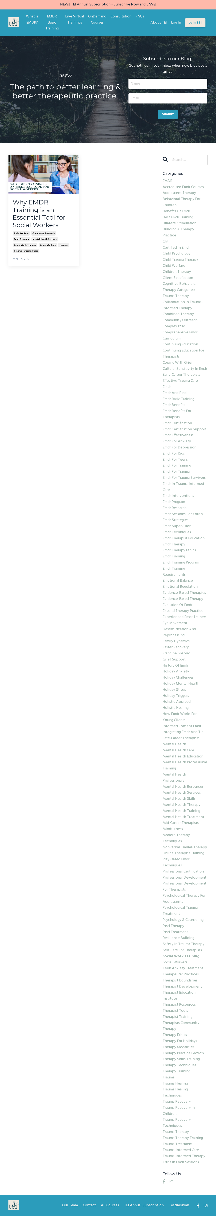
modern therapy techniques (176, 838)
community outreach (43, 233)
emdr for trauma (176, 472)
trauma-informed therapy (184, 1156)
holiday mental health (181, 684)
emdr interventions (178, 496)
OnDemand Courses (97, 20)
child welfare (21, 233)
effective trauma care (180, 381)
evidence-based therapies (184, 593)
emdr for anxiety (177, 441)
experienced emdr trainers (185, 617)
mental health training (181, 811)
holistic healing (176, 708)
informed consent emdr (182, 726)
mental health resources (183, 787)
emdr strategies (175, 520)
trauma (63, 245)
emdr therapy (174, 545)
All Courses (110, 1205)
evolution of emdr (177, 605)
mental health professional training (185, 766)
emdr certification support (185, 429)
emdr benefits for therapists (177, 414)
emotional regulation (180, 587)
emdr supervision (177, 526)
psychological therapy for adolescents (184, 899)
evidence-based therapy (183, 599)
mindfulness (173, 829)
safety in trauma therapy (183, 944)
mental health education (183, 757)
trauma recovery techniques (177, 1123)
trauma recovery (177, 1102)
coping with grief (178, 363)
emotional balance (178, 581)
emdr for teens (175, 460)
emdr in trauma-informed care (183, 487)
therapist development (182, 987)
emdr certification (177, 423)
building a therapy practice (178, 233)
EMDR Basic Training (52, 23)
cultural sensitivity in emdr (185, 369)
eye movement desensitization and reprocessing (179, 629)
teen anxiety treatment (183, 968)
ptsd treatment (175, 932)
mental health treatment (183, 817)
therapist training (177, 1017)
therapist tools (175, 1011)
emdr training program (181, 563)
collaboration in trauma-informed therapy (183, 305)
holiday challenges (178, 678)
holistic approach (177, 702)
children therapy (177, 272)
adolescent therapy (179, 193)
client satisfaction (178, 278)
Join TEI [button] (195, 22)
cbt (166, 242)
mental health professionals (174, 778)
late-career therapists (181, 738)
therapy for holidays (180, 1041)
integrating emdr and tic (183, 732)
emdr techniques (177, 532)
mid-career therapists (181, 823)
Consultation (121, 17)
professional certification (183, 872)
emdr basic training (178, 399)
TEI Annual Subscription (144, 1205)
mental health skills (179, 799)
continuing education (180, 344)
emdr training (21, 239)
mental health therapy (181, 805)
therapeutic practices (181, 974)
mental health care (178, 750)
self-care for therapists (182, 950)
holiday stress (174, 690)
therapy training (176, 1071)
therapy (169, 1029)
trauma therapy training (183, 1138)
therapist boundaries (180, 981)
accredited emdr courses (183, 187)
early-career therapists (181, 375)
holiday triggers (176, 696)
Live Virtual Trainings (74, 20)
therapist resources (179, 1005)
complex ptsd (174, 326)
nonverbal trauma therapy (185, 847)
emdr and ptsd (174, 393)
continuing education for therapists (183, 354)
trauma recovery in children (179, 1111)
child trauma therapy (180, 260)
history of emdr (175, 666)
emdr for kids (174, 454)
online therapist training (183, 853)
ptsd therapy (173, 926)
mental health (174, 744)
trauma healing (175, 1084)
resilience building (178, 938)
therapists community (181, 1023)
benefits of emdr (176, 211)
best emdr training (178, 217)
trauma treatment (178, 1144)
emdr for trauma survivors (184, 478)
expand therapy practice (183, 611)
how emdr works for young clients (180, 717)
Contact (89, 1205)
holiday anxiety (176, 672)
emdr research (174, 508)
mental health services (45, 239)
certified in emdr (176, 248)
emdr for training (177, 466)
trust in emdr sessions (181, 1162)
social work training (25, 245)
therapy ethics (175, 1035)
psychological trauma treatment (180, 911)
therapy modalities (178, 1047)
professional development (184, 878)
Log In (176, 23)
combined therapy (178, 314)
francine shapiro (176, 653)
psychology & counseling (183, 920)
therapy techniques (179, 1065)
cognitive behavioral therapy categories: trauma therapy (180, 290)
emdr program (174, 502)
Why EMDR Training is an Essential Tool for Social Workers (39, 214)
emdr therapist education (184, 538)
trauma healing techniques (175, 1093)
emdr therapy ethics (179, 550)
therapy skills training (181, 1059)
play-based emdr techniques (176, 863)
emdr (167, 387)
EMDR (167, 181)
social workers (48, 245)
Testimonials (179, 1205)
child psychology (176, 254)
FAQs (140, 17)
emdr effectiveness (178, 435)
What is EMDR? (32, 20)
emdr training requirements (174, 572)
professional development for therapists (184, 887)
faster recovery (176, 647)
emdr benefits (174, 405)
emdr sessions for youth (183, 514)
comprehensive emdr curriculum (180, 336)
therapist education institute (179, 996)
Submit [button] (168, 114)
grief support (174, 660)
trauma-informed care (26, 251)
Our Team (70, 1205)
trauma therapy (176, 1132)
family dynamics (176, 641)
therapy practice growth (183, 1053)
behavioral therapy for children (181, 202)
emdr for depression (179, 448)
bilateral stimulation (179, 223)
